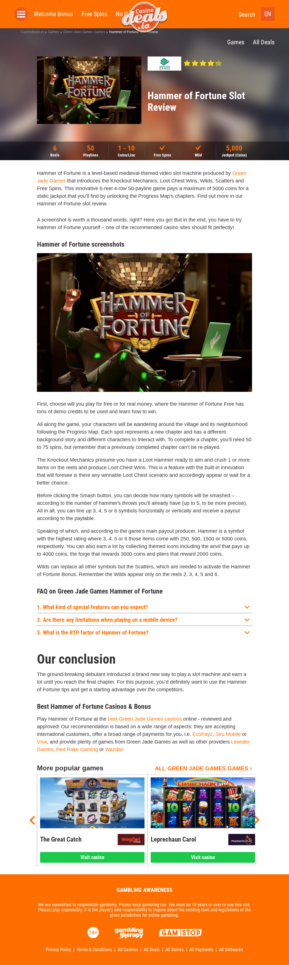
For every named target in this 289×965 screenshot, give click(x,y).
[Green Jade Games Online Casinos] (164, 63)
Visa (42, 742)
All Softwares (231, 949)
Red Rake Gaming (77, 749)
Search (246, 14)
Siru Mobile (228, 734)
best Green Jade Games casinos (145, 719)
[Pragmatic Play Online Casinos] (241, 839)
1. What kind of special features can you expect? (92, 607)
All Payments (201, 949)
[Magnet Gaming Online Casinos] (131, 839)
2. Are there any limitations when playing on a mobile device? (107, 619)
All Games (174, 949)
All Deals (152, 949)
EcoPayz (202, 734)
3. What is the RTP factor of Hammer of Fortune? (93, 632)
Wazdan (114, 749)
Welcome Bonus (53, 14)
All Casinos (128, 949)
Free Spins (94, 14)
